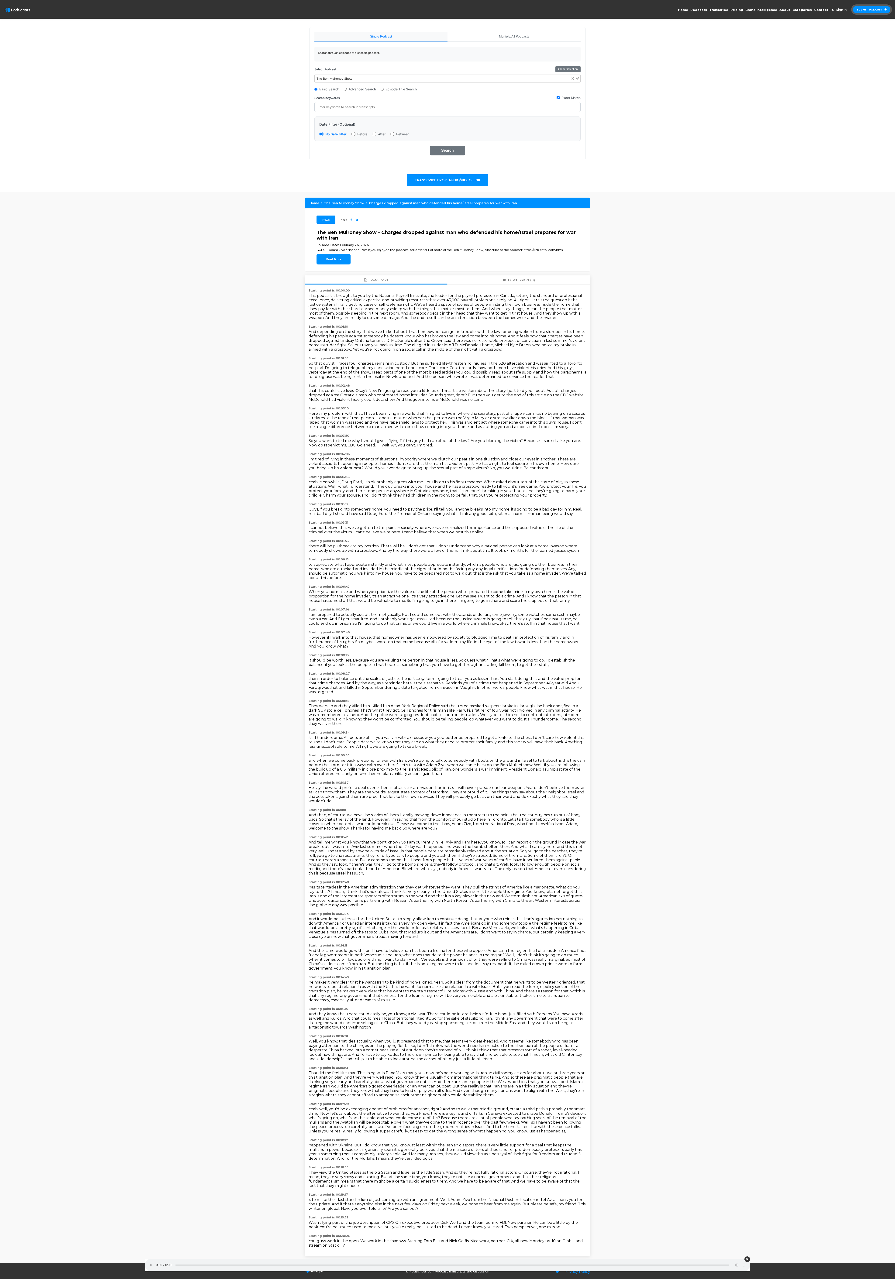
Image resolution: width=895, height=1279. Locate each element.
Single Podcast (381, 36)
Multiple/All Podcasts (514, 36)
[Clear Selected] (572, 78)
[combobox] (447, 78)
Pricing (736, 10)
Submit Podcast (870, 9)
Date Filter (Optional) (337, 124)
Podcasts (698, 10)
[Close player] (747, 1259)
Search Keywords (327, 98)
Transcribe (718, 10)
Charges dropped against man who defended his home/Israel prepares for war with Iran (443, 203)
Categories (802, 10)
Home (683, 10)
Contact (821, 10)
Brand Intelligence (761, 10)
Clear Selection (568, 69)
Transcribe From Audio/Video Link (447, 180)
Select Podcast (325, 69)
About (784, 10)
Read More (333, 259)
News (326, 219)
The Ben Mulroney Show (344, 203)
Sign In (841, 9)
